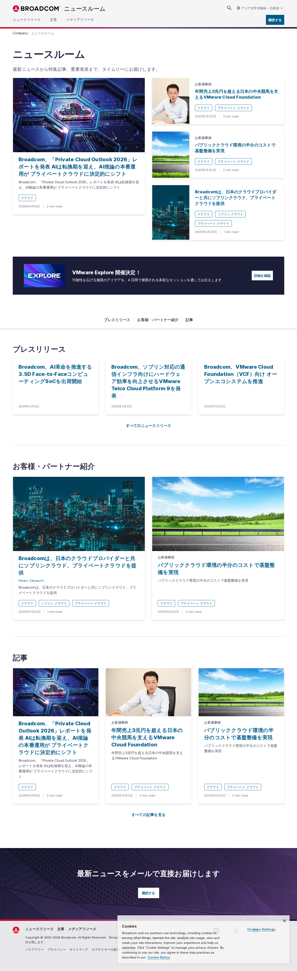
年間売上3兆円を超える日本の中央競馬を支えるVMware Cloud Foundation (147, 737)
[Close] (284, 920)
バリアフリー (34, 949)
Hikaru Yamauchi (31, 580)
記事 (189, 319)
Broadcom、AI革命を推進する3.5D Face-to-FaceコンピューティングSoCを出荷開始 (55, 374)
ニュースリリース (39, 929)
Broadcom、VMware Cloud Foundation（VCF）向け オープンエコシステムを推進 (240, 374)
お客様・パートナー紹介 (158, 319)
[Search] (229, 8)
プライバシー (57, 949)
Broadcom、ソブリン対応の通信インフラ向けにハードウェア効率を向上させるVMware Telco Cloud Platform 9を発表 (148, 381)
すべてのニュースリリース (148, 425)
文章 (61, 929)
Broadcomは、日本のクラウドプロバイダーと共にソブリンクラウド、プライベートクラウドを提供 (236, 197)
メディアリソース (82, 929)
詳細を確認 (262, 275)
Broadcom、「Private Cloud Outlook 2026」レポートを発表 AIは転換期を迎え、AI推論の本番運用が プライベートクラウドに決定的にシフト (78, 166)
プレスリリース (117, 319)
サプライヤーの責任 (105, 949)
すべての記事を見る (148, 814)
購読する (275, 20)
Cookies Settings (261, 929)
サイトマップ (79, 949)
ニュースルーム (84, 8)
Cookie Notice (158, 957)
